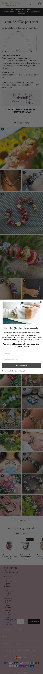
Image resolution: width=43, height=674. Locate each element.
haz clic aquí (21, 371)
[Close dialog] (41, 302)
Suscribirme (21, 365)
